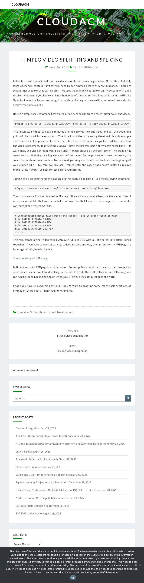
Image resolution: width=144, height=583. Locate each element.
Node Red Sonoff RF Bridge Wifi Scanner (39, 498)
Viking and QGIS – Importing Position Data (41, 474)
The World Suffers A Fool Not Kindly (37, 459)
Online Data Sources (28, 467)
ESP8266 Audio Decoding (30, 505)
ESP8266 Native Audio (29, 513)
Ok (72, 577)
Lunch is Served (25, 451)
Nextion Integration (28, 428)
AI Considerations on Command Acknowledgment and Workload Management (62, 443)
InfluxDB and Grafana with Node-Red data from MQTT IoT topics (54, 490)
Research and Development (56, 312)
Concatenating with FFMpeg (30, 258)
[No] (139, 565)
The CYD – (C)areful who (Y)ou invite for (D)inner (44, 436)
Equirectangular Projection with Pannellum (42, 482)
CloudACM (20, 4)
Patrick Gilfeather (86, 67)
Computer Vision (27, 312)
